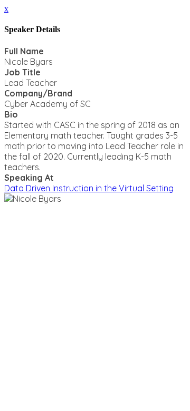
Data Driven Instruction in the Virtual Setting (89, 188)
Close (16, 208)
